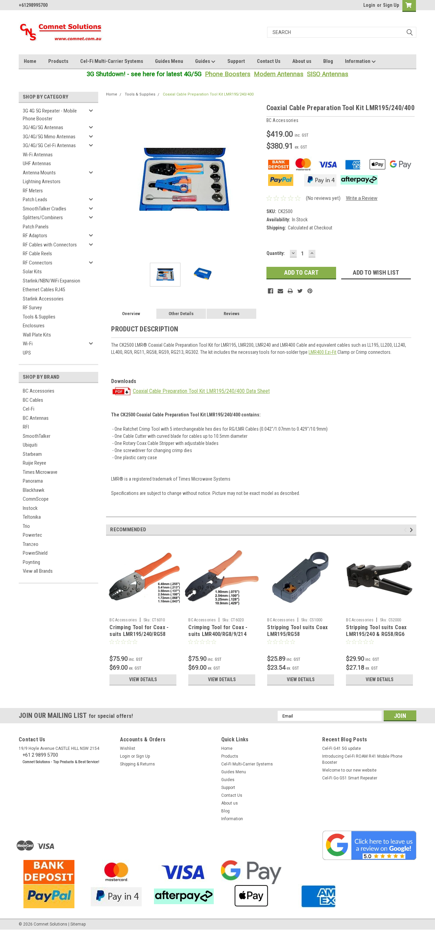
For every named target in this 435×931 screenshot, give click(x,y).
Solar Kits (32, 272)
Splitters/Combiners (43, 217)
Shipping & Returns (137, 764)
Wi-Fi (28, 344)
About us (301, 61)
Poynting (31, 562)
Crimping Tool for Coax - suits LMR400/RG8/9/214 (217, 630)
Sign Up (391, 5)
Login (369, 5)
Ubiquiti (30, 445)
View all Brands (38, 571)
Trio (26, 526)
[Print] (290, 291)
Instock (30, 508)
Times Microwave (40, 472)
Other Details (181, 313)
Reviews (232, 313)
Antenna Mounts (39, 173)
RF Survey (32, 308)
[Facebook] (270, 291)
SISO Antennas (327, 74)
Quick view (143, 609)
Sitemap (78, 924)
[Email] (280, 291)
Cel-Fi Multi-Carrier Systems (111, 61)
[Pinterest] (310, 291)
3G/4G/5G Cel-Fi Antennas (49, 145)
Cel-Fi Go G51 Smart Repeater (349, 778)
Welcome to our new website (349, 770)
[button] (369, 845)
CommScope (36, 499)
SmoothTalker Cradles (44, 209)
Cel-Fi (28, 409)
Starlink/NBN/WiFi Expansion (51, 281)
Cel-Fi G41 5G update (341, 748)
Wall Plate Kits (37, 335)
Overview (131, 313)
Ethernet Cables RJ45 (44, 290)
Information (358, 61)
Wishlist (127, 748)
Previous (113, 180)
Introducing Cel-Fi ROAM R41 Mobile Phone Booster (362, 759)
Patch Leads (35, 199)
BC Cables (33, 400)
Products (58, 61)
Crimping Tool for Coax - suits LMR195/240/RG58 (139, 630)
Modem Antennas (278, 74)
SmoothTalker (36, 436)
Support (236, 61)
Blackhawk (34, 490)
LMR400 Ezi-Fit (322, 352)
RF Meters (33, 191)
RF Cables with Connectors (50, 245)
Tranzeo (30, 544)
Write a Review (362, 198)
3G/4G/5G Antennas (43, 127)
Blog (328, 61)
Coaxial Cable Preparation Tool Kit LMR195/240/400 (208, 94)
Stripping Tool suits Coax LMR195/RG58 (297, 630)
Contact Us (268, 61)
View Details (143, 679)
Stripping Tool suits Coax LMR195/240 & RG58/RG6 (376, 630)
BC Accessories (38, 391)
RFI (26, 427)
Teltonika (32, 517)
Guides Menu (169, 61)
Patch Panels (36, 227)
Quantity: (275, 253)
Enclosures (34, 326)
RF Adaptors (35, 235)
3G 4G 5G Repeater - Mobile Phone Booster (50, 115)
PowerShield (35, 553)
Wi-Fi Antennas (38, 155)
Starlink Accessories (43, 299)
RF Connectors (37, 263)
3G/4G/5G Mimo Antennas (49, 137)
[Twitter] (300, 291)
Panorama (33, 481)
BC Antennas (36, 418)
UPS (27, 353)
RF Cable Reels (37, 254)
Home (30, 61)
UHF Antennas (37, 163)
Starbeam (32, 454)
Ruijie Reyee (34, 463)
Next (254, 180)
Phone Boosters (227, 74)
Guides (203, 61)
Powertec (32, 535)
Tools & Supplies (39, 317)
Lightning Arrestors (41, 181)
